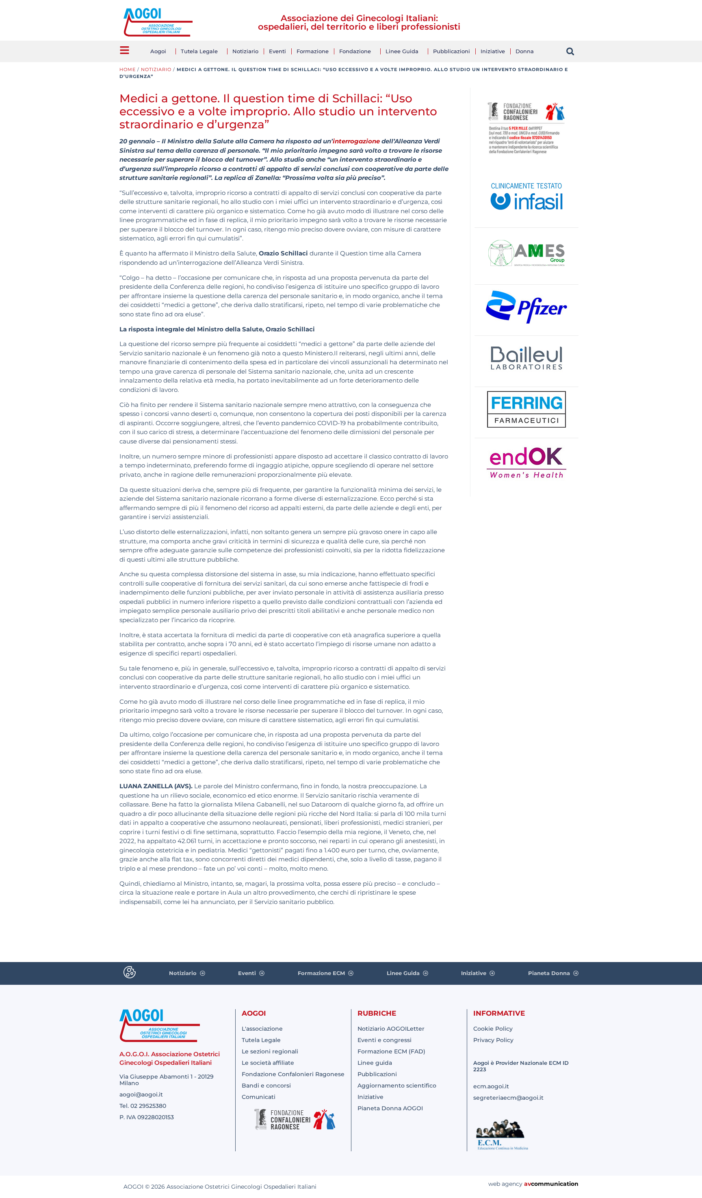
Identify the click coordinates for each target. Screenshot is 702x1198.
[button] (570, 51)
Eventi (277, 51)
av (527, 1183)
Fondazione (355, 51)
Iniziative (493, 51)
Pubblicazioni (451, 51)
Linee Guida (402, 51)
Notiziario (245, 51)
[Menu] (124, 50)
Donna (525, 51)
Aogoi (158, 51)
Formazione (313, 51)
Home (127, 69)
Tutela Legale (199, 51)
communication (554, 1183)
